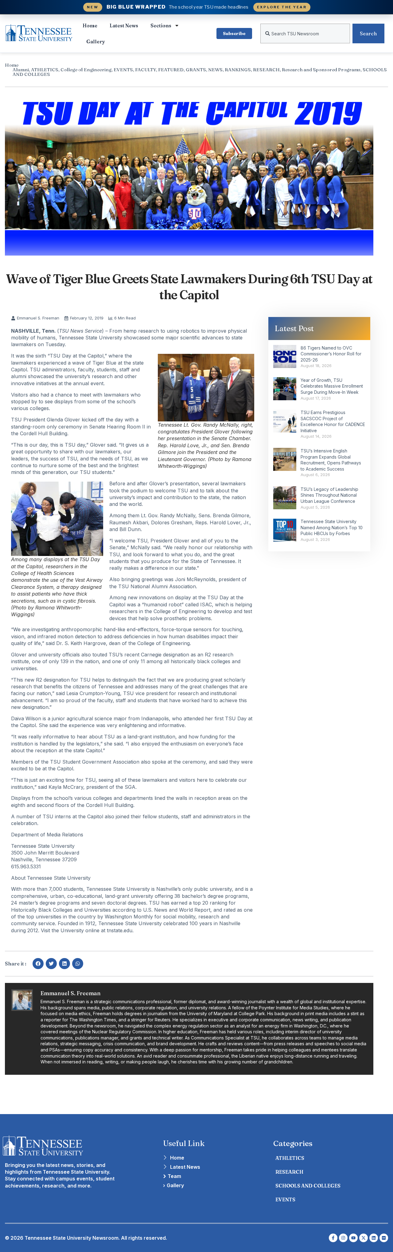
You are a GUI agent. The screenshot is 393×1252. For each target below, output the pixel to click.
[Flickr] (383, 1238)
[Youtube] (353, 1238)
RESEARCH (266, 69)
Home (90, 25)
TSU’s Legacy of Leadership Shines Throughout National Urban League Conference (329, 495)
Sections (160, 25)
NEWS (215, 69)
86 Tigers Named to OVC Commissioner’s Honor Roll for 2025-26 (331, 353)
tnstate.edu (119, 930)
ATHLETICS (44, 69)
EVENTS (123, 69)
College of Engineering (85, 69)
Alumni (21, 69)
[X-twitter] (363, 1238)
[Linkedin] (373, 1238)
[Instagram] (343, 1238)
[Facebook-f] (333, 1238)
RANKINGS (238, 69)
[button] (38, 963)
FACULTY (145, 69)
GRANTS (196, 69)
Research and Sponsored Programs (321, 69)
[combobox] (305, 33)
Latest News (124, 25)
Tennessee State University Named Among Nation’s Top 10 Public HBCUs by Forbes (332, 527)
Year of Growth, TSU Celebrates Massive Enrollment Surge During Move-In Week (332, 386)
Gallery (95, 41)
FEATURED (171, 69)
